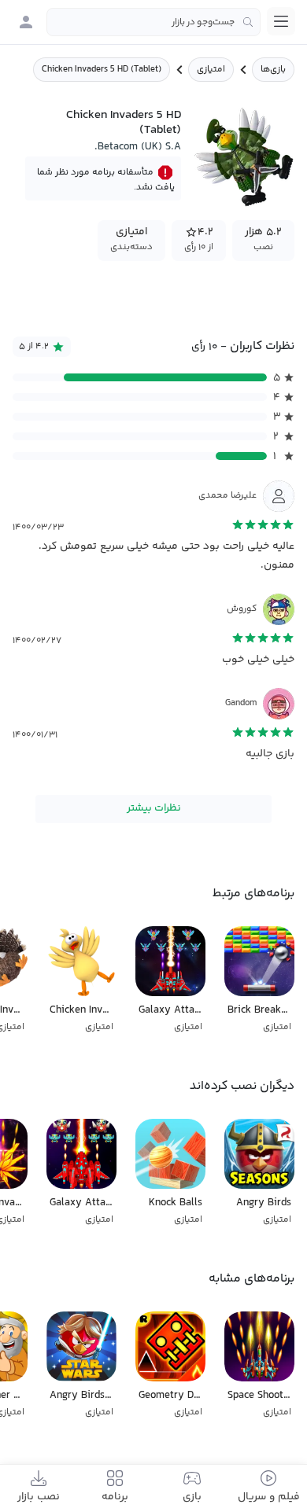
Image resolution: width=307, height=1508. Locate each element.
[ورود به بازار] (26, 22)
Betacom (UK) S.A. (137, 147)
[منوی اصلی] (281, 21)
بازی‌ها (273, 69)
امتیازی (211, 69)
